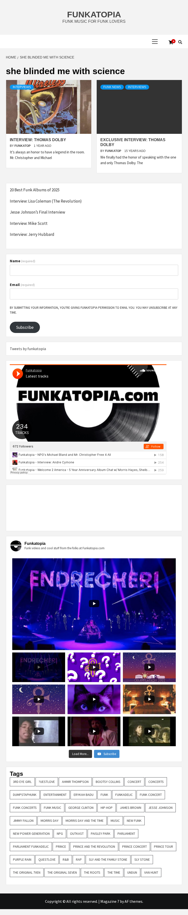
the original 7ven (26, 872)
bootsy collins (108, 781)
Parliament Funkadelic (31, 846)
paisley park (100, 833)
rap (79, 859)
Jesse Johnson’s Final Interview (37, 212)
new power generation (31, 833)
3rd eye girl (22, 781)
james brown (130, 807)
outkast (77, 833)
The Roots (92, 872)
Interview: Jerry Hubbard (32, 234)
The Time (113, 872)
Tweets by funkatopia (28, 348)
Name (22, 260)
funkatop (22, 146)
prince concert (134, 846)
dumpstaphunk (24, 794)
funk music (52, 807)
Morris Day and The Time (85, 820)
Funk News (112, 87)
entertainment (55, 794)
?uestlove (47, 781)
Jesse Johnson (160, 807)
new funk (134, 820)
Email (22, 284)
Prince (61, 846)
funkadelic (124, 794)
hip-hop (107, 807)
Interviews (22, 87)
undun (132, 872)
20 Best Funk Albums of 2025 (34, 190)
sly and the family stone (108, 859)
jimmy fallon (23, 820)
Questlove (47, 859)
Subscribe (25, 327)
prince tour (163, 846)
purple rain (22, 859)
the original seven (62, 872)
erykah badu (84, 794)
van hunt (151, 872)
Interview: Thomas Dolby (38, 140)
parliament (126, 833)
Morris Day (50, 820)
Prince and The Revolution (94, 846)
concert (134, 781)
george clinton (81, 807)
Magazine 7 (109, 901)
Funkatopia (94, 14)
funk (104, 794)
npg (60, 833)
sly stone (142, 859)
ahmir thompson (75, 781)
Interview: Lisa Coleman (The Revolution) (46, 201)
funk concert (151, 794)
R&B (66, 859)
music (115, 820)
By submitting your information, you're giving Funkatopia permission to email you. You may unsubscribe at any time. (93, 310)
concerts (156, 781)
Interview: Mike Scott (28, 223)
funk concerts (25, 807)
